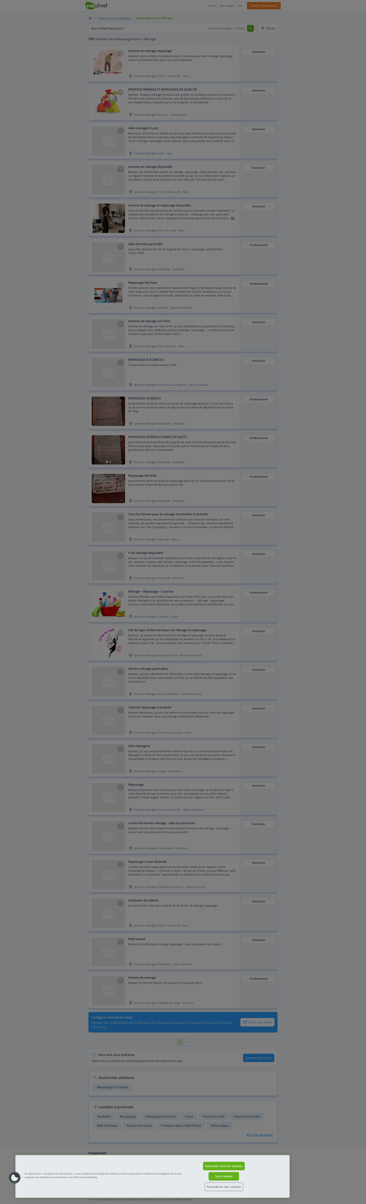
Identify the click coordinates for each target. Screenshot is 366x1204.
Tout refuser (224, 1176)
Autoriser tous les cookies (224, 1166)
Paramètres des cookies (224, 1187)
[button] (15, 1178)
